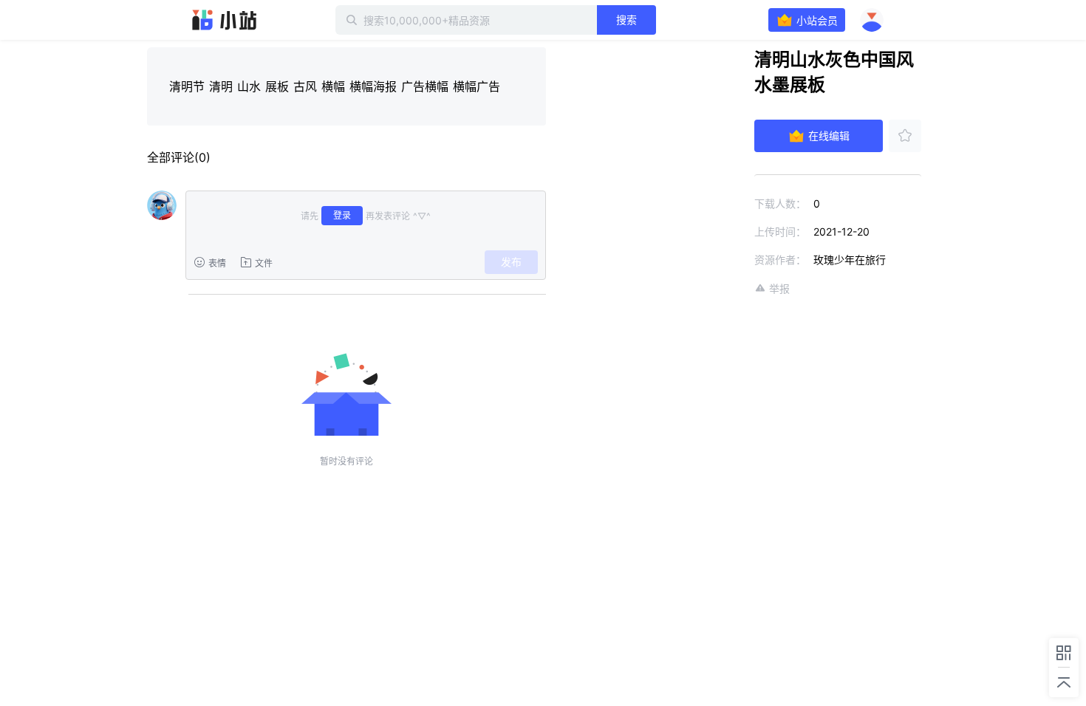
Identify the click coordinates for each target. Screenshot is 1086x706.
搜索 (626, 19)
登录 (342, 215)
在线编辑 (829, 135)
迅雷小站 (224, 20)
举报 (779, 288)
